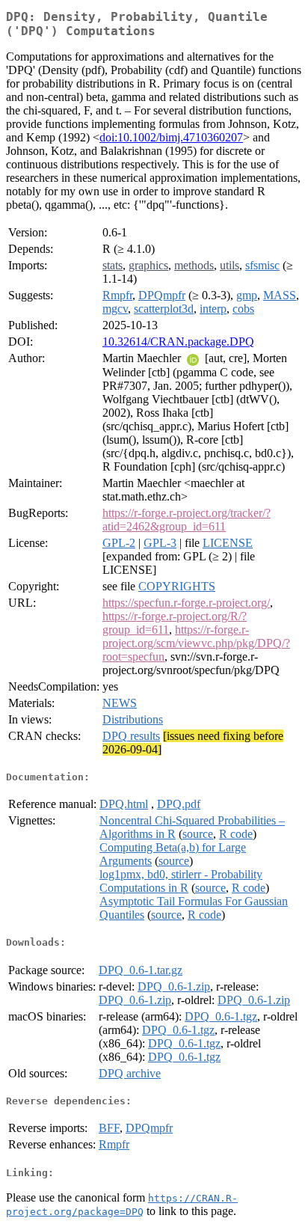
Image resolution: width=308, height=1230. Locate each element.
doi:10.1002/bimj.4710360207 (171, 137)
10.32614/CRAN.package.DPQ (178, 341)
